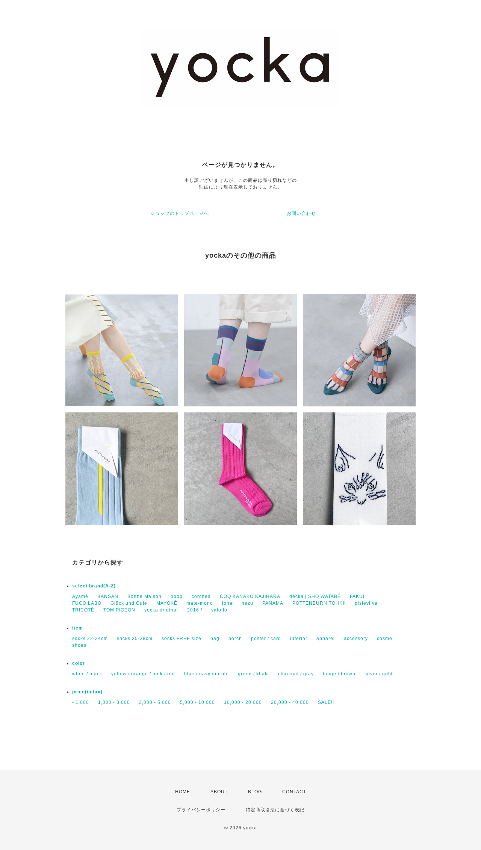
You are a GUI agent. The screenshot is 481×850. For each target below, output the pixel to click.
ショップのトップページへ (179, 213)
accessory (356, 638)
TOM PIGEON (119, 610)
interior (298, 638)
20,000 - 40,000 (290, 702)
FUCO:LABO (86, 603)
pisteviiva (366, 603)
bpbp (177, 596)
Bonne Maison (144, 596)
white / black (87, 673)
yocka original (161, 610)
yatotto (219, 610)
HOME (182, 791)
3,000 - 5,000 (155, 702)
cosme (384, 638)
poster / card (266, 638)
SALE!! (326, 702)
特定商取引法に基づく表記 (275, 809)
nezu (247, 603)
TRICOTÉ (83, 610)
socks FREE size (181, 638)
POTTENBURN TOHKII (319, 603)
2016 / (194, 610)
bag (214, 638)
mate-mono (199, 603)
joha (227, 603)
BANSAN (107, 596)
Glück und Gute (128, 603)
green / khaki (253, 673)
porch (235, 638)
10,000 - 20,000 (243, 702)
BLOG (255, 791)
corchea (201, 596)
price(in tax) (87, 691)
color (78, 663)
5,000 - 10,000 (197, 702)
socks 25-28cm (135, 638)
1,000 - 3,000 (114, 702)
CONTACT (294, 791)
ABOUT (219, 791)
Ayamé (80, 596)
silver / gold (379, 673)
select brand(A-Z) (94, 586)
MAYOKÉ (166, 603)
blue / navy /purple (206, 673)
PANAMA (272, 603)
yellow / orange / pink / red (143, 673)
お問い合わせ (301, 213)
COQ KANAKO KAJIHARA (250, 596)
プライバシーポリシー (201, 809)
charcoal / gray (296, 673)
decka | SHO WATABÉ (315, 596)
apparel (325, 638)
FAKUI (357, 596)
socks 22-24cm (90, 638)
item (77, 628)
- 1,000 (80, 702)
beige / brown (339, 673)
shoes (79, 645)
